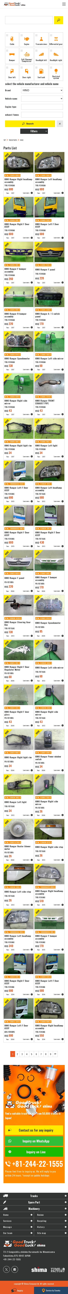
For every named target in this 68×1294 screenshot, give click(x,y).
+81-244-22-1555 (12, 1259)
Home (6, 1214)
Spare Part (34, 1202)
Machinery (34, 1209)
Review (40, 1214)
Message (7, 1227)
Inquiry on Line (36, 1151)
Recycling (41, 1220)
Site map (41, 1233)
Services (7, 1220)
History (40, 1227)
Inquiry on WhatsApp (36, 1141)
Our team (7, 1233)
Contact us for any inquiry (36, 1130)
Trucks (34, 1196)
